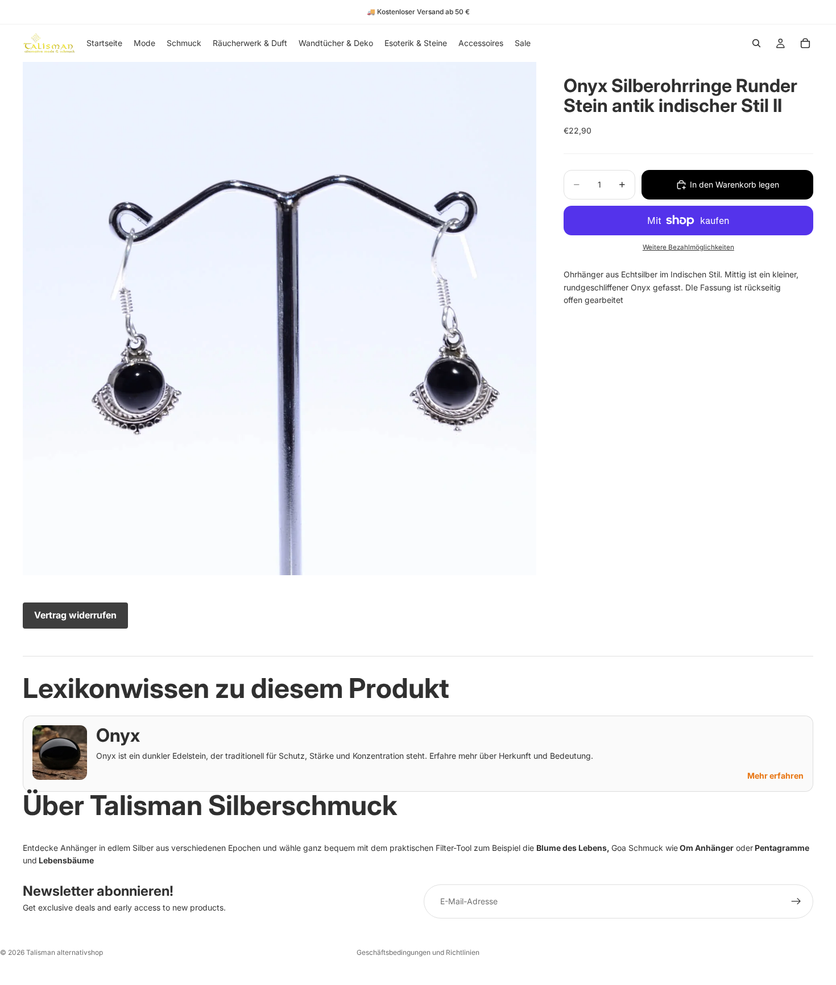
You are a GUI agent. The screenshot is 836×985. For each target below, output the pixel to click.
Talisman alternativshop (64, 952)
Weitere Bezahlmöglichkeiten (688, 247)
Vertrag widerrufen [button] (75, 615)
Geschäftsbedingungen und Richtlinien (418, 952)
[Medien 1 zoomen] (279, 318)
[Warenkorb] (805, 43)
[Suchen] (756, 43)
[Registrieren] (796, 901)
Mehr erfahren (775, 775)
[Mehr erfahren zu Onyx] (59, 752)
